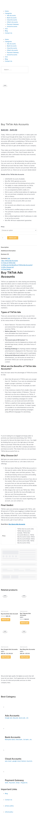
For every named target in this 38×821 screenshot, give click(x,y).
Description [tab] (5, 247)
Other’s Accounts (12, 22)
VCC (6, 28)
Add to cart (12, 238)
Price (2, 226)
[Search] (24, 69)
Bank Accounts (11, 17)
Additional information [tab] (8, 250)
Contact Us (8, 33)
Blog (6, 31)
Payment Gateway (13, 24)
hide (8, 258)
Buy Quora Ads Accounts (17, 524)
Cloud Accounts (12, 20)
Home (7, 11)
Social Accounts (12, 26)
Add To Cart (6, 657)
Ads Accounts (11, 15)
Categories (8, 13)
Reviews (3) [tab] (5, 254)
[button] (19, 37)
